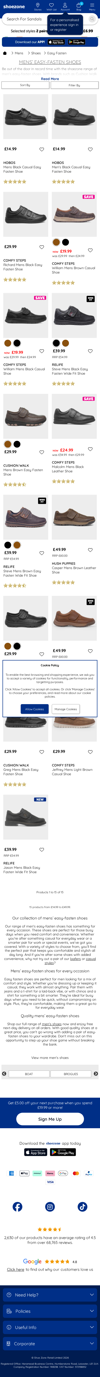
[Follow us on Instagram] (50, 1207)
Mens (19, 53)
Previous (4, 1073)
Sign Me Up (50, 1119)
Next (95, 1073)
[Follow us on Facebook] (17, 1207)
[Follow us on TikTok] (82, 1207)
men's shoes (52, 1024)
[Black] (65, 242)
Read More (50, 79)
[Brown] (7, 343)
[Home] (4, 53)
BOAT (29, 1074)
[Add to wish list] (41, 149)
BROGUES (71, 1074)
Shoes (36, 53)
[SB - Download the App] (50, 42)
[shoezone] (14, 7)
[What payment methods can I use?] (50, 1177)
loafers (75, 959)
